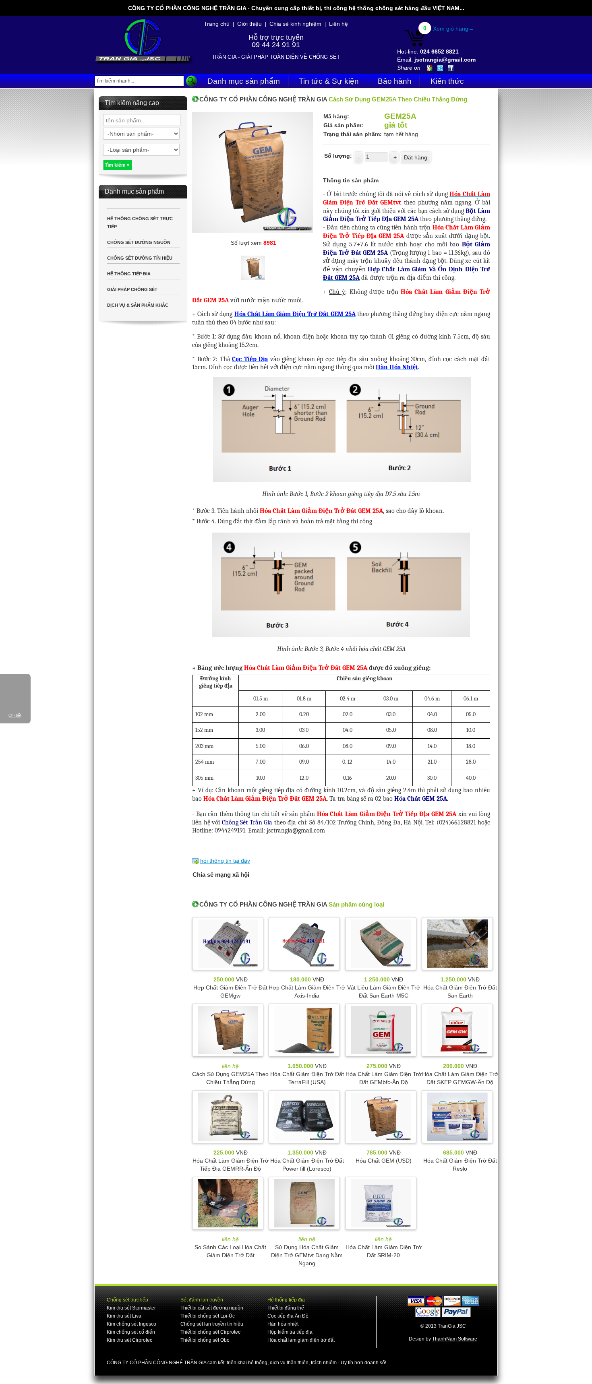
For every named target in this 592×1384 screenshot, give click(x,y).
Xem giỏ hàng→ (453, 28)
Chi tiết (14, 715)
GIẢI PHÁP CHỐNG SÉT (132, 289)
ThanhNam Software (454, 1339)
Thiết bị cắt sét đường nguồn (211, 1308)
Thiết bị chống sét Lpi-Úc (207, 1316)
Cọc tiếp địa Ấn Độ (287, 1316)
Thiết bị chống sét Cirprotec (210, 1332)
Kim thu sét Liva (124, 1316)
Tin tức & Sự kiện (329, 81)
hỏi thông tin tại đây (225, 860)
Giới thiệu (249, 24)
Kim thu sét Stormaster (131, 1308)
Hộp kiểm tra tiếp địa (290, 1332)
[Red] (253, 266)
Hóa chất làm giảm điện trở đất (301, 1340)
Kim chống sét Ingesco (131, 1324)
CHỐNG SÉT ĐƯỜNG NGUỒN (138, 242)
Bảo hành (395, 81)
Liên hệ (338, 24)
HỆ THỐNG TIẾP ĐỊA (129, 273)
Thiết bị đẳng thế (285, 1308)
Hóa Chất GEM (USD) (384, 1160)
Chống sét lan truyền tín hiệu (211, 1324)
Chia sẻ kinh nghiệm (295, 24)
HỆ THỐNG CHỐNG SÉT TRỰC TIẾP (140, 222)
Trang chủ (217, 24)
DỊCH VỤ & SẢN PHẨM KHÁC (137, 305)
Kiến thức (447, 81)
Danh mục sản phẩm (243, 81)
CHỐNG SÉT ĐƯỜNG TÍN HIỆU (139, 258)
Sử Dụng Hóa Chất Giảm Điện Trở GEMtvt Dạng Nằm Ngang (307, 1255)
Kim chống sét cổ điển (131, 1332)
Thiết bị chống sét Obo (205, 1340)
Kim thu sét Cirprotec (129, 1340)
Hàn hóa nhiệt (282, 1324)
